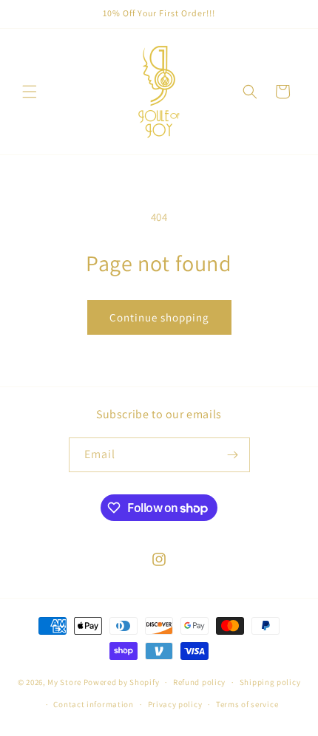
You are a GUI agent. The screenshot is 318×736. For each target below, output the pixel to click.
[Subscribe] (233, 454)
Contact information (93, 704)
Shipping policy (270, 682)
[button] (29, 91)
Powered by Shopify (122, 682)
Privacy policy (175, 704)
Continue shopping (159, 317)
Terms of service (247, 704)
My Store (64, 682)
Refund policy (199, 682)
